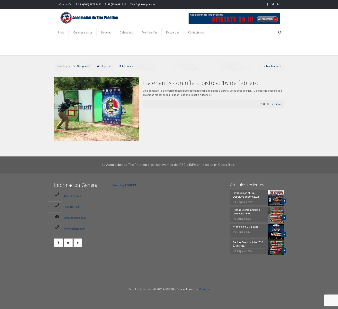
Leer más (276, 104)
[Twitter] (273, 4)
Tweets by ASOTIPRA (125, 185)
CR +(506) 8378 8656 (89, 4)
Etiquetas (106, 66)
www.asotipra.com (74, 228)
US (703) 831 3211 (117, 4)
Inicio (260, 46)
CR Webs (204, 289)
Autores (126, 66)
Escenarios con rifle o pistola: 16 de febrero (201, 83)
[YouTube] (278, 4)
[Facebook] (267, 4)
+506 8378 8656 (72, 195)
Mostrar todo (273, 66)
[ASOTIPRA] (89, 18)
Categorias (83, 66)
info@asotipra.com (145, 4)
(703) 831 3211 (72, 206)
